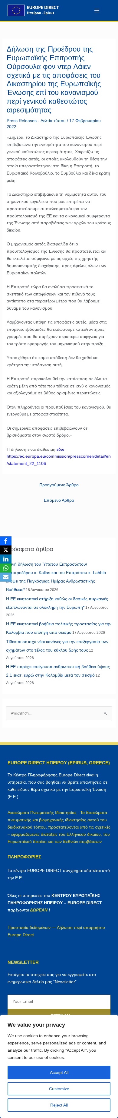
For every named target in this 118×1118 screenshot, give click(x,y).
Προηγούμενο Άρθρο (59, 484)
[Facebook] (5, 540)
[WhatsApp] (5, 568)
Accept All (59, 1072)
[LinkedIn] (5, 559)
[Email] (5, 577)
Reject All (59, 1105)
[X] (5, 549)
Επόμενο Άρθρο (59, 500)
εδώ (60, 449)
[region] (59, 1066)
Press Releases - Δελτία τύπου (36, 120)
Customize (59, 1088)
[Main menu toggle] (96, 10)
